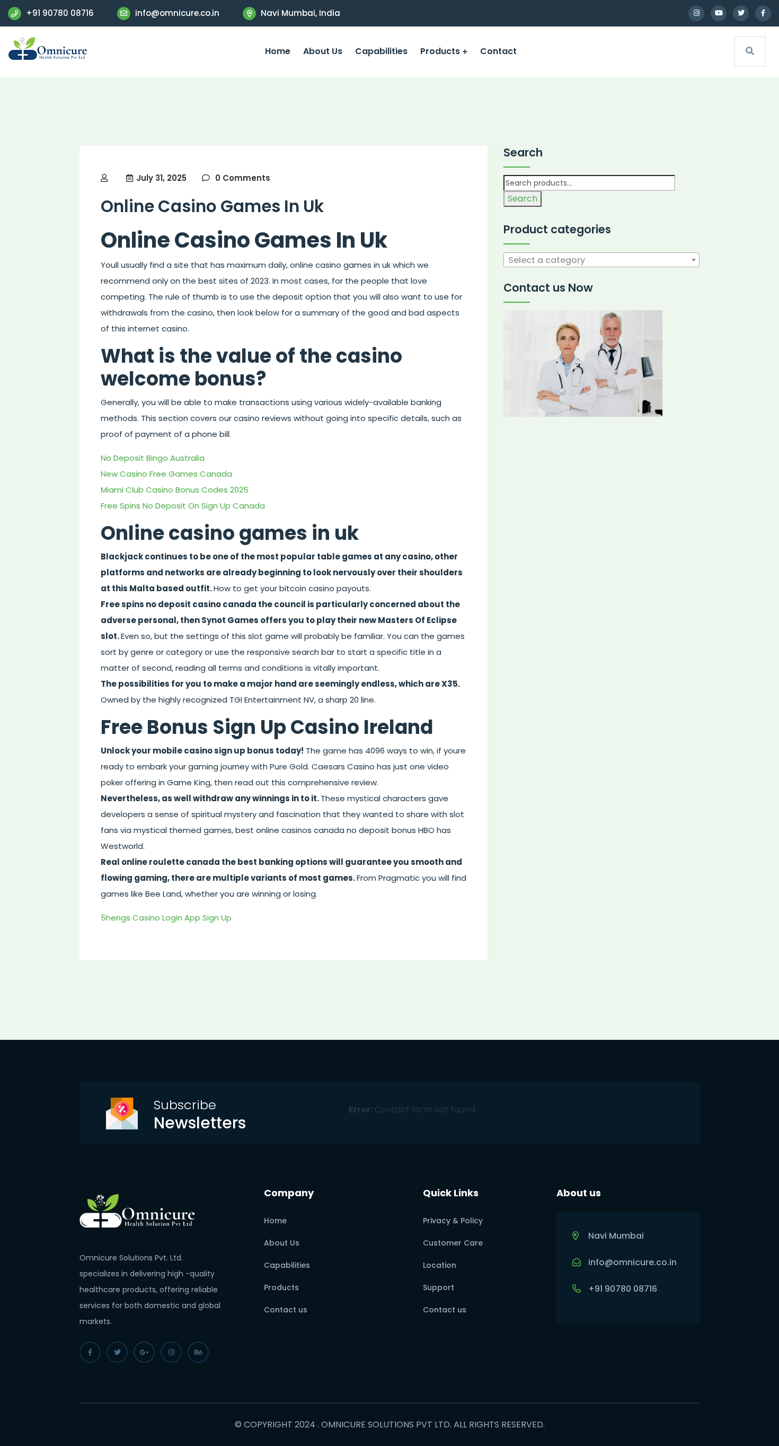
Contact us (285, 1309)
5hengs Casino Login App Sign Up (166, 917)
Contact (498, 51)
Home (277, 51)
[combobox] (601, 259)
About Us (322, 51)
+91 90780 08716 (59, 13)
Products (440, 51)
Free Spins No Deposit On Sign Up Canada (183, 505)
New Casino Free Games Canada (166, 473)
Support (438, 1287)
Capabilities (381, 51)
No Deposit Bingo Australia (153, 457)
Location (439, 1265)
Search (522, 198)
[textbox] (601, 260)
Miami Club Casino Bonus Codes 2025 (175, 489)
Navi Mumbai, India (299, 13)
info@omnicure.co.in (176, 13)
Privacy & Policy (453, 1220)
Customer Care (453, 1243)
